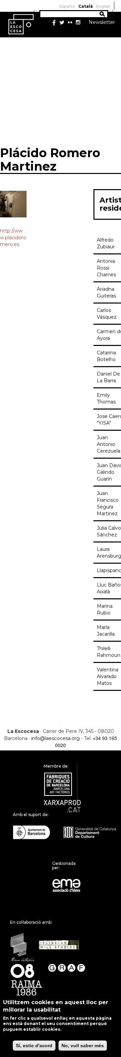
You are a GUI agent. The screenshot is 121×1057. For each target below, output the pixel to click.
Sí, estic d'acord (34, 1045)
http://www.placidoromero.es (13, 237)
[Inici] (21, 24)
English (103, 6)
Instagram (78, 22)
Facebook (53, 22)
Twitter (61, 22)
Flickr (70, 22)
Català (85, 6)
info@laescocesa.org (55, 738)
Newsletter (102, 22)
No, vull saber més (83, 1045)
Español (67, 6)
